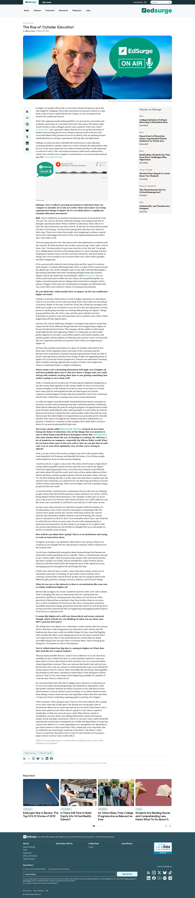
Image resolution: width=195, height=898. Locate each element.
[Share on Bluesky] (27, 130)
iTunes (47, 157)
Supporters (27, 853)
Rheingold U (89, 275)
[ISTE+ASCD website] (46, 2)
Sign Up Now (127, 874)
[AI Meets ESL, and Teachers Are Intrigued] (155, 206)
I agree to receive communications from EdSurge (42, 883)
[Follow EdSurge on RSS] (148, 872)
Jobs (88, 10)
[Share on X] (27, 136)
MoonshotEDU (42, 129)
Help (46, 890)
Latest (90, 847)
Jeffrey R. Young (30, 31)
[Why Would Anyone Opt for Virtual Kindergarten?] (155, 191)
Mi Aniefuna (143, 195)
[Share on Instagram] (27, 124)
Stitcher (57, 157)
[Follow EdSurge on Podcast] (170, 878)
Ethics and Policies (30, 856)
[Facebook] (51, 758)
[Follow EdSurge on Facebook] (154, 878)
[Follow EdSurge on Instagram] (154, 872)
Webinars (76, 10)
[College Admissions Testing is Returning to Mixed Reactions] (155, 121)
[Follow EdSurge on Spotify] (165, 878)
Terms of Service (38, 890)
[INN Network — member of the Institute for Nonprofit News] (163, 848)
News (26, 10)
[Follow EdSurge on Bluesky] (165, 872)
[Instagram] (33, 758)
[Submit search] (170, 2)
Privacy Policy (27, 881)
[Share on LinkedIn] (27, 143)
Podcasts (49, 10)
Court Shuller (143, 179)
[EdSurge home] (31, 2)
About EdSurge (29, 847)
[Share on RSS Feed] (27, 111)
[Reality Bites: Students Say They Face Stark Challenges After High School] (155, 157)
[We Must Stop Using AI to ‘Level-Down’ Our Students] (155, 175)
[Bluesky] (38, 758)
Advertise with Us (64, 843)
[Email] (29, 758)
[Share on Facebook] (27, 149)
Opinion (37, 10)
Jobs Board (126, 843)
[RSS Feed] (24, 758)
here (70, 763)
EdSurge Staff (143, 144)
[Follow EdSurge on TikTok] (170, 872)
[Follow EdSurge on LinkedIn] (148, 878)
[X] (42, 758)
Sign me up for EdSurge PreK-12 (36, 869)
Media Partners (29, 859)
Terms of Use (129, 879)
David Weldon (143, 125)
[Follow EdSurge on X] (159, 872)
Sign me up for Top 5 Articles (60, 869)
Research (63, 10)
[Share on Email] (27, 118)
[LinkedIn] (47, 758)
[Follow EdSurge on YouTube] (159, 878)
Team (25, 850)
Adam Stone (143, 211)
